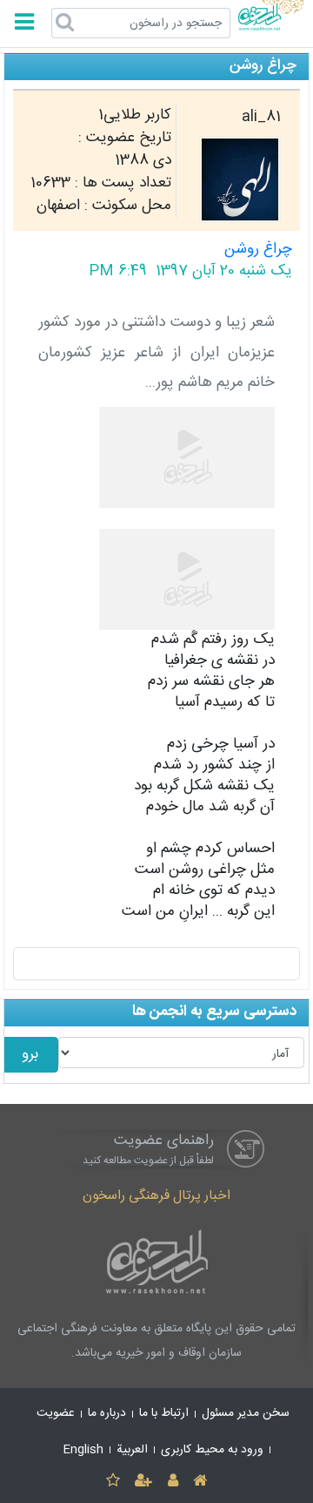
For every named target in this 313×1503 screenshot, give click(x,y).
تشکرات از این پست (157, 963)
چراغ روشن (258, 249)
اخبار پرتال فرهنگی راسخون (156, 1196)
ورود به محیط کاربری (212, 1449)
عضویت (56, 1413)
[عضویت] (144, 1481)
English (83, 1449)
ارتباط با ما (164, 1413)
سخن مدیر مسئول (246, 1413)
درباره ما (107, 1413)
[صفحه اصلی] (199, 1481)
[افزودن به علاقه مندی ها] (112, 1481)
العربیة (132, 1449)
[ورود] (172, 1481)
